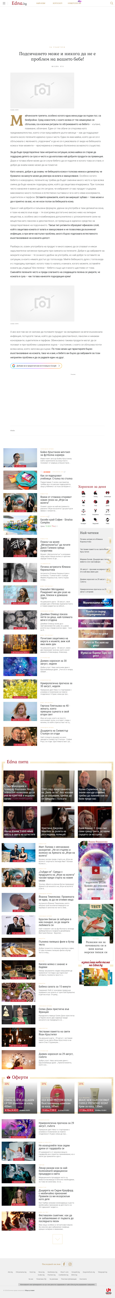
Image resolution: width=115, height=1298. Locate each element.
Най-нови (40, 3)
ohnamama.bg (58, 472)
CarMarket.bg (63, 1275)
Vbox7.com (64, 1272)
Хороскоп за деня (92, 487)
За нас (30, 1279)
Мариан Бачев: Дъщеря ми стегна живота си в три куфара (94, 560)
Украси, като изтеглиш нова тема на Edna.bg (96, 962)
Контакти (83, 1279)
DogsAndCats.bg (89, 1272)
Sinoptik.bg (76, 1272)
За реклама (53, 1279)
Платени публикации (68, 1279)
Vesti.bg (32, 1272)
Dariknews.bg (52, 1272)
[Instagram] (70, 1264)
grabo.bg (44, 516)
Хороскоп (57, 3)
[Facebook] (63, 1264)
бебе (13, 430)
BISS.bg (74, 1275)
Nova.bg (41, 1272)
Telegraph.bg (102, 1272)
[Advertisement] (42, 397)
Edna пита (17, 761)
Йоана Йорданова (97, 841)
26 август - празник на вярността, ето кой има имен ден (94, 570)
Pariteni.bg (51, 1275)
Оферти (20, 1077)
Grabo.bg (41, 1275)
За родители (57, 47)
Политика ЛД (41, 1279)
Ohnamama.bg (21, 1272)
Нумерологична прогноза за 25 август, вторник (93, 590)
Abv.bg (10, 1272)
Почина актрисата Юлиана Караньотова (91, 540)
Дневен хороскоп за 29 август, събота (93, 580)
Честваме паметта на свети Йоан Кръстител (94, 550)
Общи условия (29, 1290)
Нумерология (74, 3)
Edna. (19, 3)
